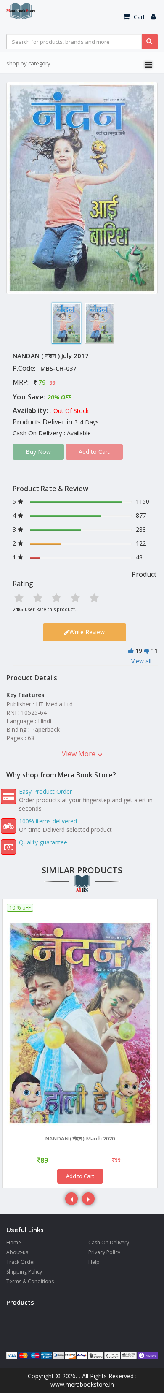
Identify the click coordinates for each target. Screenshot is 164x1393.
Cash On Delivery (108, 1242)
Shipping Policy (24, 1271)
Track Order (20, 1261)
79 (42, 382)
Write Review (87, 632)
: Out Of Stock (69, 411)
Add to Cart (80, 1176)
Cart (138, 17)
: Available (77, 433)
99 (53, 382)
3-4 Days (86, 422)
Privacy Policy (104, 1252)
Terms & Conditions (30, 1281)
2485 (18, 609)
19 (138, 650)
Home (13, 1242)
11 (154, 650)
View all (141, 661)
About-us (17, 1252)
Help (94, 1261)
